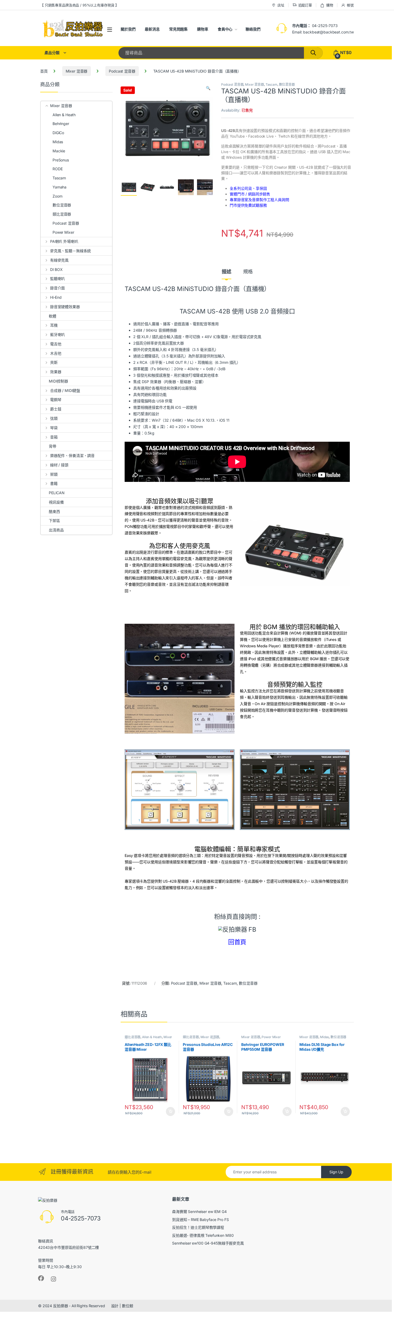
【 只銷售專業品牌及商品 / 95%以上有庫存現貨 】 (79, 5)
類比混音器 (132, 1037)
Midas (324, 1037)
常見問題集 (178, 29)
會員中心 (225, 29)
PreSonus (61, 160)
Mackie (59, 151)
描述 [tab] (226, 271)
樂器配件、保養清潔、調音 (72, 455)
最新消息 (152, 29)
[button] (208, 88)
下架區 (54, 520)
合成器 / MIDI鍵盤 (65, 390)
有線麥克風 (59, 260)
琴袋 (54, 427)
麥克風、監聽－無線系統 (70, 250)
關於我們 (128, 29)
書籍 (54, 483)
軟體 (52, 316)
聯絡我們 (253, 29)
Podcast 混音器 (122, 71)
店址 (280, 5)
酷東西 (54, 511)
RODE (57, 169)
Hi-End (56, 297)
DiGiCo (58, 132)
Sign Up (336, 1172)
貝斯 (54, 362)
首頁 (44, 71)
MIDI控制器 (58, 381)
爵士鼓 (55, 409)
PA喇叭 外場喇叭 (64, 241)
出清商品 (56, 530)
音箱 (54, 437)
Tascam (271, 84)
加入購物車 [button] (170, 1111)
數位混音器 (287, 84)
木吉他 (55, 353)
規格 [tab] (248, 271)
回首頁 (237, 942)
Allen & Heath (152, 1037)
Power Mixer (271, 1037)
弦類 (54, 418)
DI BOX (56, 269)
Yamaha (59, 187)
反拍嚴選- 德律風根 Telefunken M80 (203, 1235)
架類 (54, 474)
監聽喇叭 (57, 278)
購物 (329, 5)
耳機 (54, 325)
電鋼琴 (55, 399)
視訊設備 (56, 502)
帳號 (350, 5)
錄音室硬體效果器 (65, 306)
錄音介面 (57, 288)
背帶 (52, 446)
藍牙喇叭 (57, 334)
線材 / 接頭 (59, 465)
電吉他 (55, 344)
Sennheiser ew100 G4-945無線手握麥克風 (208, 1243)
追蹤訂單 (305, 5)
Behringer (61, 123)
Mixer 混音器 (77, 71)
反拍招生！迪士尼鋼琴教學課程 (198, 1227)
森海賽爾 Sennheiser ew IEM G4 (199, 1211)
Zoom (57, 196)
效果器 (55, 371)
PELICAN (57, 492)
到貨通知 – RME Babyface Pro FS (200, 1219)
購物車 (202, 29)
